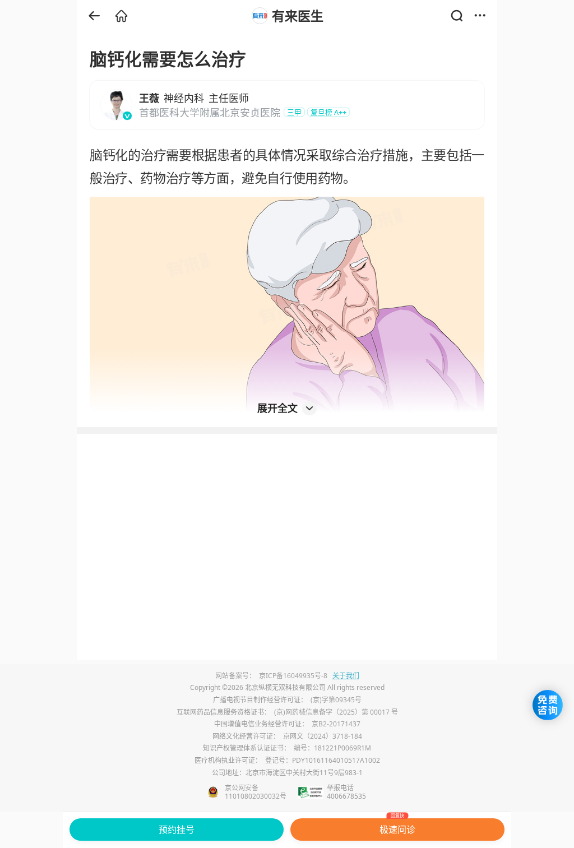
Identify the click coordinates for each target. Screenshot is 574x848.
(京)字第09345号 (336, 700)
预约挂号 (177, 829)
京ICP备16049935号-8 (293, 675)
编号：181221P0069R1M (332, 748)
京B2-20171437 (336, 724)
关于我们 (345, 675)
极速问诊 (397, 827)
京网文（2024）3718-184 (322, 736)
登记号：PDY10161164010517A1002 (322, 760)
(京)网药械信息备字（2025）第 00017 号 (336, 712)
